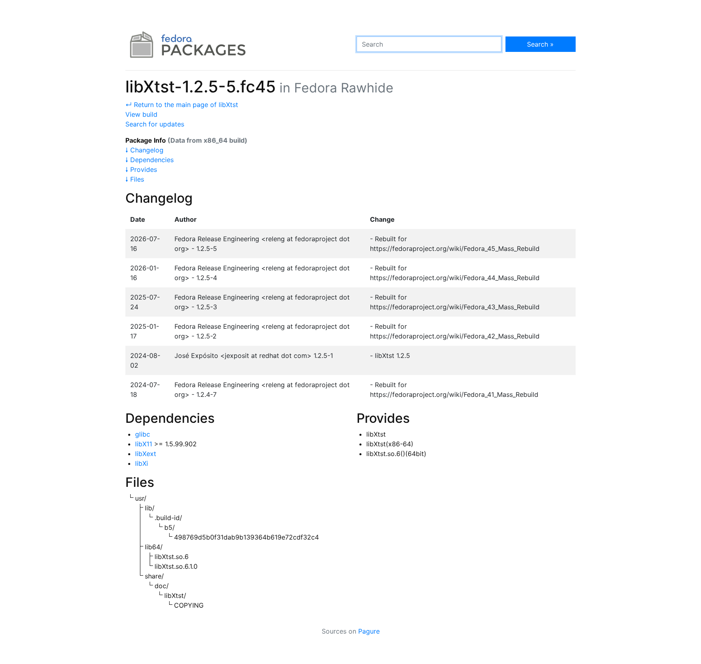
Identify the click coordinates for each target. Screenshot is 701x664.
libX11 (143, 444)
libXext (145, 454)
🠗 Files (134, 179)
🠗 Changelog (144, 150)
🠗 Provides (141, 169)
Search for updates (154, 124)
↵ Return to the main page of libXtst (181, 105)
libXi (141, 463)
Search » (540, 44)
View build (141, 114)
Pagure (369, 631)
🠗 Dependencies (149, 160)
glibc (142, 434)
